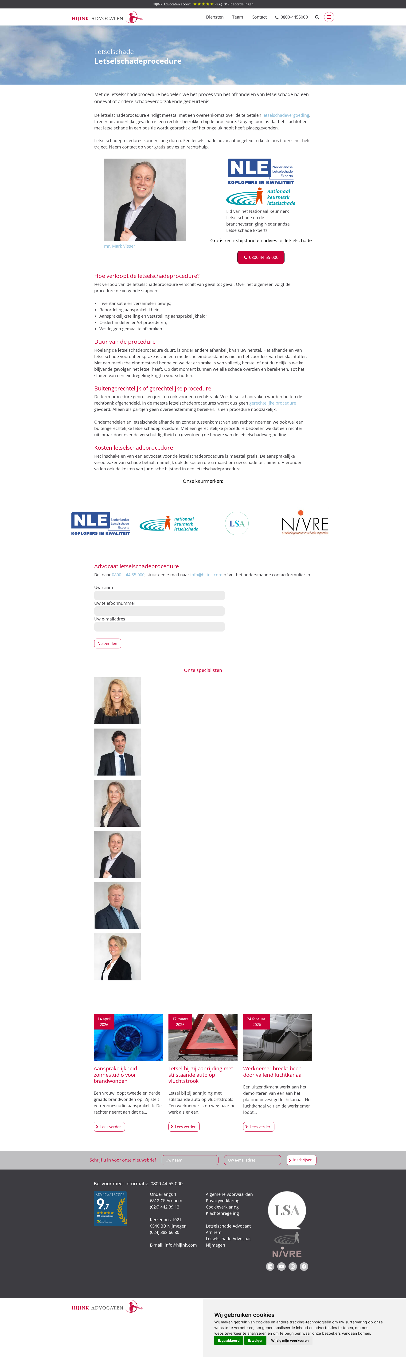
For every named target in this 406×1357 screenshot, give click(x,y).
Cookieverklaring (222, 1207)
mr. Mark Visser (119, 246)
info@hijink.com (206, 574)
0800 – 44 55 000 (128, 574)
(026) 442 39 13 (164, 1207)
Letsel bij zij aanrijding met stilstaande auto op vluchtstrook (200, 1074)
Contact (259, 17)
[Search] (317, 17)
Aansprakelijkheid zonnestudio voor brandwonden (115, 1074)
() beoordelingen (203, 4)
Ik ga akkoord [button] (229, 1340)
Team (237, 17)
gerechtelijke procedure (272, 403)
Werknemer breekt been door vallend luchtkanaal (273, 1071)
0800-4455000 (294, 17)
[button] (261, 257)
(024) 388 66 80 (164, 1232)
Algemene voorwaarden (229, 1194)
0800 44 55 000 (167, 1183)
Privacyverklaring (222, 1200)
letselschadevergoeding (285, 115)
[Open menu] (329, 17)
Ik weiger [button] (255, 1340)
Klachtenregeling (222, 1213)
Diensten (215, 17)
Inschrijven (302, 1159)
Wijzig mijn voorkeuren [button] (290, 1340)
